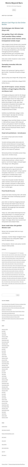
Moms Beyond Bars (14, 3)
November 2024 (5, 363)
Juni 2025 (4, 351)
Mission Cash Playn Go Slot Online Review (13, 23)
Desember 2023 (5, 383)
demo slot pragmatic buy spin (19, 265)
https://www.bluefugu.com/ (8, 433)
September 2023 (5, 388)
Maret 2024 (4, 378)
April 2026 (4, 334)
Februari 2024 (5, 379)
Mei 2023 (4, 396)
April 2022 (4, 414)
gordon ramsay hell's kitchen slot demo (13, 269)
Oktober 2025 (5, 343)
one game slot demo (9, 272)
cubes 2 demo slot (20, 258)
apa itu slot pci (17, 254)
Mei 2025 (4, 352)
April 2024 (4, 376)
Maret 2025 (4, 356)
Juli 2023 (3, 392)
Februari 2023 (5, 401)
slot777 (3, 451)
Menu (14, 9)
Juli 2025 (3, 349)
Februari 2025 (5, 358)
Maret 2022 (4, 415)
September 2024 (5, 367)
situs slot (4, 441)
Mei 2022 (4, 412)
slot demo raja (7, 281)
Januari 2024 (4, 381)
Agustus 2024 (5, 369)
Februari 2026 (5, 336)
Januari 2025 (4, 360)
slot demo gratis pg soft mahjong (14, 278)
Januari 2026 (4, 338)
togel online (4, 426)
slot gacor (4, 437)
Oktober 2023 (5, 387)
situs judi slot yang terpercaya (11, 274)
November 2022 (5, 406)
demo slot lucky (8, 265)
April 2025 (4, 354)
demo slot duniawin (9, 263)
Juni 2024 (4, 372)
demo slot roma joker (6, 267)
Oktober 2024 (5, 365)
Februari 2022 (5, 417)
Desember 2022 (5, 405)
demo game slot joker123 (7, 260)
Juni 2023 (4, 394)
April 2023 (4, 397)
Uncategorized (12, 253)
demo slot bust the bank (10, 262)
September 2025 (5, 345)
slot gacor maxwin (6, 430)
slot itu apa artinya (15, 281)
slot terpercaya (5, 448)
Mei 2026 (4, 333)
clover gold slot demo (10, 258)
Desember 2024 (5, 361)
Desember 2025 (5, 340)
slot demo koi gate (11, 280)
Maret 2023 (4, 399)
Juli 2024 (3, 370)
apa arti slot (11, 254)
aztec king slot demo (9, 256)
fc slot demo (14, 267)
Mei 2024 (4, 374)
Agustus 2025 (5, 347)
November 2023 (5, 385)
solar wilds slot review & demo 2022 (16, 283)
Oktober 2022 (5, 408)
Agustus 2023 (5, 390)
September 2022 (5, 410)
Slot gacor (4, 455)
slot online (4, 444)
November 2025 (5, 342)
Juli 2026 (3, 331)
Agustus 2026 (5, 329)
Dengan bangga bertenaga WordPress (17, 464)
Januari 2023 (4, 403)
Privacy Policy (4, 464)
